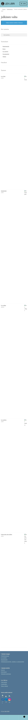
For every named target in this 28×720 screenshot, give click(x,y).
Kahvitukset (4, 672)
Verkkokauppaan (5, 656)
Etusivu (4, 9)
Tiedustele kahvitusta (6, 674)
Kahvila (3, 670)
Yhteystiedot (4, 682)
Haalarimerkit (6, 46)
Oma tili (4, 717)
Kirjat (4, 49)
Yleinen (4, 56)
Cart (21, 716)
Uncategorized (6, 54)
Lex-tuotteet (5, 51)
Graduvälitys (4, 684)
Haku (14, 717)
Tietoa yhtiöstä (4, 686)
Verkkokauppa (10, 9)
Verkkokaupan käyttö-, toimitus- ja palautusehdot (12, 661)
